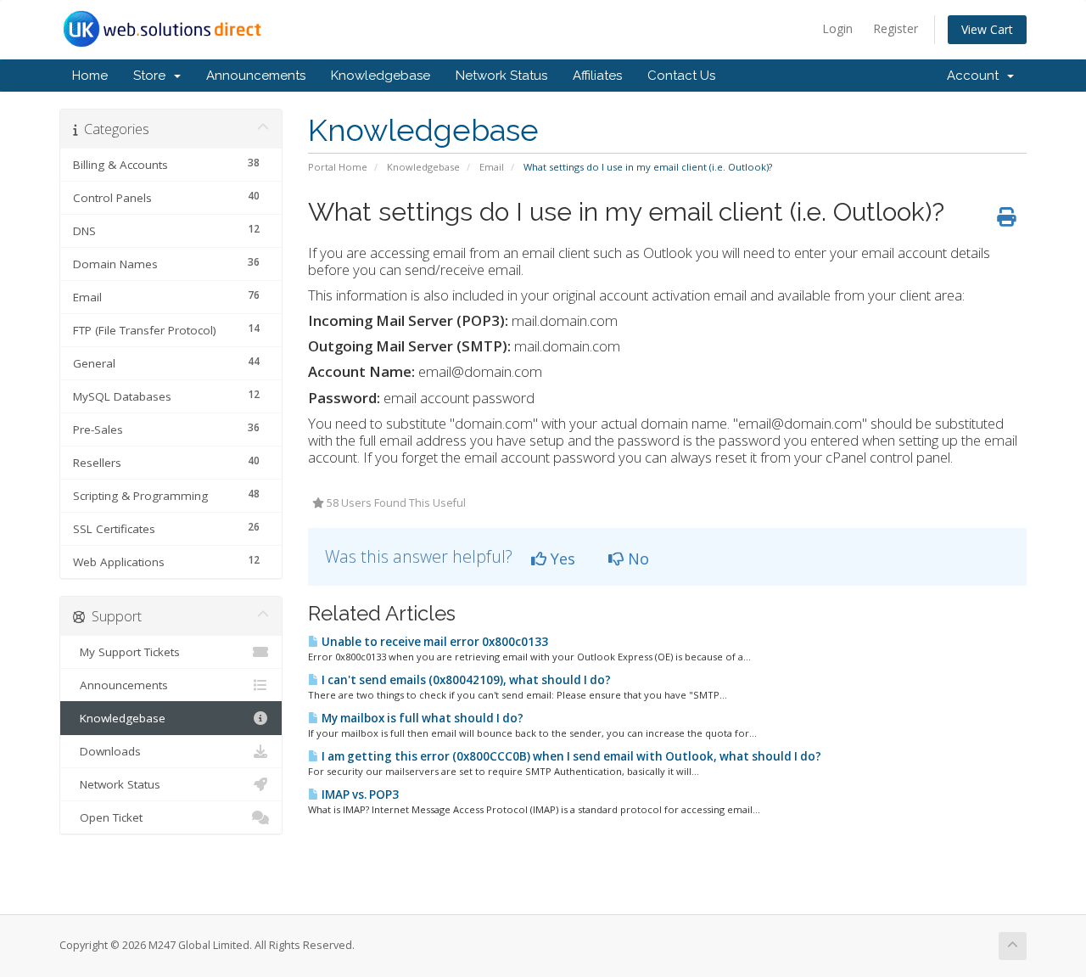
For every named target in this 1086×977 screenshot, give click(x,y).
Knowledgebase (380, 75)
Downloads (107, 751)
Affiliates (597, 75)
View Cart (987, 29)
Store (152, 75)
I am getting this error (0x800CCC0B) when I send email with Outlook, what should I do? (570, 756)
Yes (560, 558)
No (636, 558)
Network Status (501, 75)
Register (895, 28)
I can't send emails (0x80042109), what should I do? (465, 680)
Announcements (255, 75)
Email (491, 166)
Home (90, 75)
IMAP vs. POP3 (359, 794)
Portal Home (337, 166)
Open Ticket (108, 817)
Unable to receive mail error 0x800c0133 (433, 641)
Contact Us (681, 75)
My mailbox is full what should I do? (421, 718)
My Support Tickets (126, 652)
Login (837, 28)
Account (976, 75)
